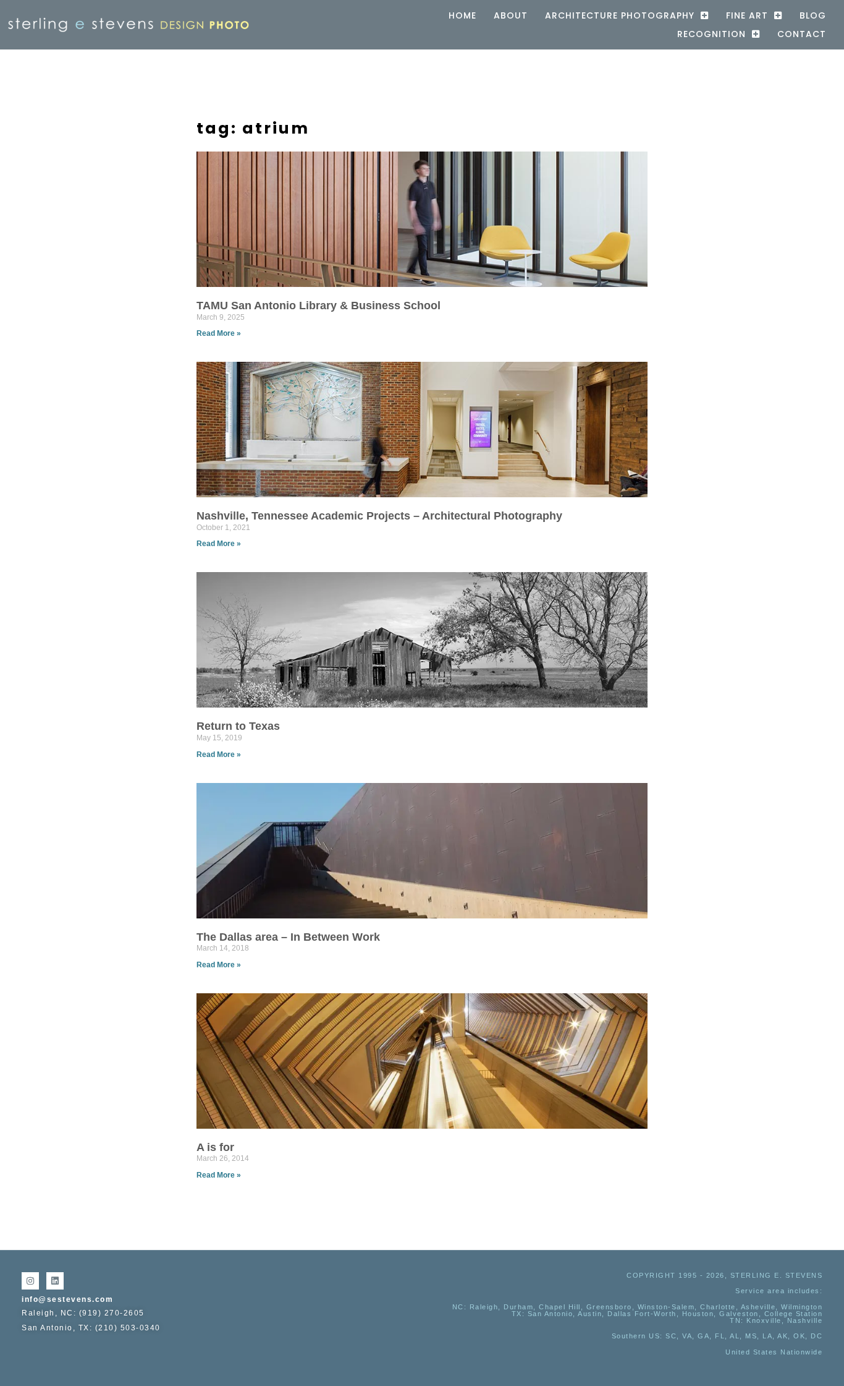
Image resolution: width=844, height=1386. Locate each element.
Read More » (218, 333)
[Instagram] (30, 1281)
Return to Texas (238, 726)
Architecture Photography (619, 15)
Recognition (711, 34)
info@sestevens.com (67, 1299)
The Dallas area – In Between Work (288, 937)
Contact (801, 34)
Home (462, 15)
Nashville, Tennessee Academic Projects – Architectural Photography (379, 516)
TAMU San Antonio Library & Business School (318, 305)
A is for (215, 1147)
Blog (813, 15)
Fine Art (747, 15)
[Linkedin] (55, 1281)
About (511, 15)
